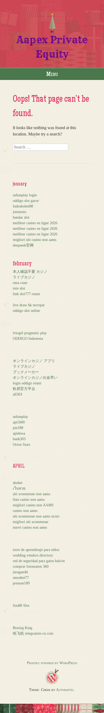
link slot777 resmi (26, 294)
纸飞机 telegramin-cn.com (33, 633)
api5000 (19, 422)
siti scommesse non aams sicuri (36, 516)
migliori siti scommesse (30, 522)
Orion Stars (21, 445)
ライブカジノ (24, 277)
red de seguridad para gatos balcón (39, 561)
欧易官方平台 (24, 389)
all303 (17, 394)
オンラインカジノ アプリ (34, 361)
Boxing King (22, 628)
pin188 (18, 428)
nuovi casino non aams (30, 527)
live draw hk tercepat (29, 305)
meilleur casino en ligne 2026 (35, 223)
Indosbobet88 (23, 206)
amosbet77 (21, 578)
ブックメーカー (26, 372)
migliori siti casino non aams (34, 240)
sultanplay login (25, 195)
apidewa (19, 433)
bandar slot (21, 217)
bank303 (19, 439)
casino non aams (25, 511)
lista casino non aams (29, 500)
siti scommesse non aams (31, 494)
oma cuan (20, 283)
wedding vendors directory (33, 555)
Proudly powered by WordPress (52, 663)
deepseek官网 (23, 245)
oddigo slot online (26, 311)
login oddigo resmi (27, 383)
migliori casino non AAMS (33, 505)
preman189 (21, 583)
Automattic (65, 690)
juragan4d (20, 572)
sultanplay (20, 417)
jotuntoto (19, 212)
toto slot (19, 288)
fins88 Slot (21, 606)
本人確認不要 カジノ (30, 272)
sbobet (17, 483)
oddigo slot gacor (26, 201)
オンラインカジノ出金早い (35, 378)
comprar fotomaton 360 (31, 566)
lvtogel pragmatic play (30, 333)
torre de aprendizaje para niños (36, 550)
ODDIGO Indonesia (28, 339)
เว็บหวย (19, 488)
